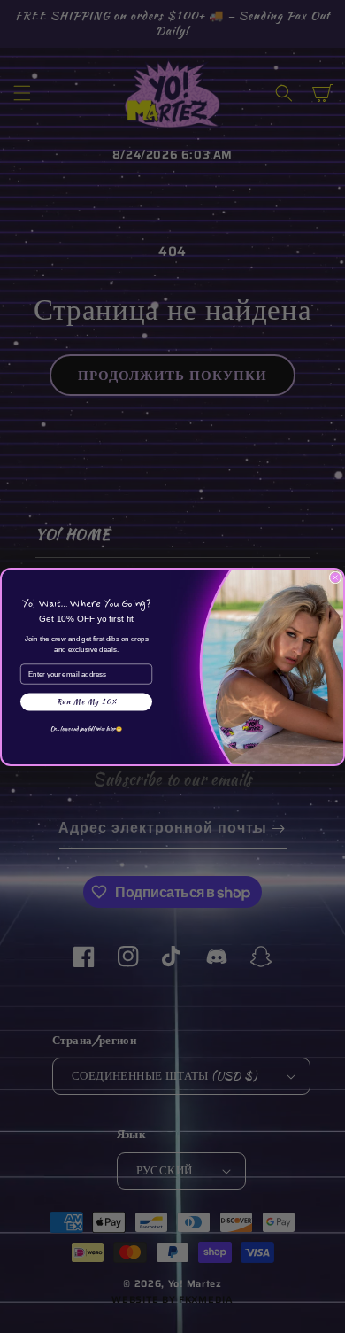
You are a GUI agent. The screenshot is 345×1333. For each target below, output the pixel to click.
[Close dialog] (335, 577)
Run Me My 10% (87, 701)
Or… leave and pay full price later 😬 (86, 728)
